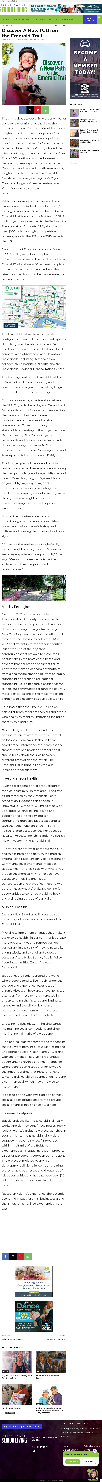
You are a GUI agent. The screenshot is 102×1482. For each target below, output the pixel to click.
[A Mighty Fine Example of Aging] (74, 153)
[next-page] (75, 162)
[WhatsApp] (45, 110)
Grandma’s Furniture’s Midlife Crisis (89, 141)
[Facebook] (22, 110)
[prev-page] (71, 162)
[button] (99, 17)
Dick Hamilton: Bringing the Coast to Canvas (90, 110)
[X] (30, 110)
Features (12, 40)
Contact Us (42, 1447)
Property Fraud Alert (56, 1339)
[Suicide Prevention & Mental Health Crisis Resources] (74, 133)
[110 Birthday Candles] (17, 1394)
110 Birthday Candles (11, 1408)
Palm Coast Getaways (12, 1339)
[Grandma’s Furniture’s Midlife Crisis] (74, 143)
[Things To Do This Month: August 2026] (74, 123)
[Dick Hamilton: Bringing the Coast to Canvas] (74, 113)
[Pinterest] (37, 110)
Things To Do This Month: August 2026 (88, 121)
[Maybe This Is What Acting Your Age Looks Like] (17, 1362)
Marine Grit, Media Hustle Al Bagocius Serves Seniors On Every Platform (49, 1410)
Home (4, 40)
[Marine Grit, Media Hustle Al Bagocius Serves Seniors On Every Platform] (51, 1394)
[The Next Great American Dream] (51, 1362)
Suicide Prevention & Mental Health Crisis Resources (89, 132)
